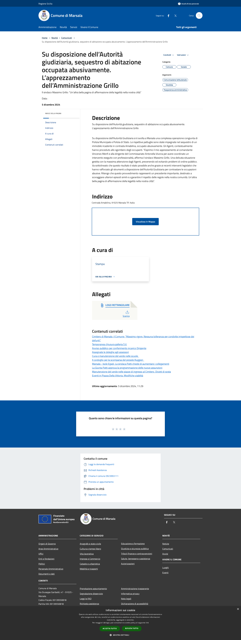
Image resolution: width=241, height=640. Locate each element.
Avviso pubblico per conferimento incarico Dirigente (119, 348)
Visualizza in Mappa (145, 221)
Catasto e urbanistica (90, 563)
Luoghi (165, 567)
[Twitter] (174, 15)
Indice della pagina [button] (53, 113)
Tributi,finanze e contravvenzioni (136, 553)
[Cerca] (199, 15)
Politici (41, 563)
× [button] (238, 609)
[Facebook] (167, 15)
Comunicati (66, 37)
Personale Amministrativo (50, 568)
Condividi (167, 54)
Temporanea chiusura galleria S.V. (109, 344)
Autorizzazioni (128, 563)
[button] (120, 635)
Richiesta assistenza (89, 603)
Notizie (165, 543)
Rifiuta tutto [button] (131, 628)
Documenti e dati (46, 573)
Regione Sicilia (45, 3)
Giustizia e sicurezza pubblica (135, 548)
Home (44, 37)
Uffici (40, 553)
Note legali (126, 598)
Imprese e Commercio (90, 558)
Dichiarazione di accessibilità (134, 603)
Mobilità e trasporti (89, 568)
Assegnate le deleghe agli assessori (110, 352)
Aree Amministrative (48, 548)
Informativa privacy (130, 593)
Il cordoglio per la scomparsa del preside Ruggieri (118, 360)
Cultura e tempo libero (90, 548)
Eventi (165, 572)
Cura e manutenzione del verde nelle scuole (115, 356)
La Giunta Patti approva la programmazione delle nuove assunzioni (127, 368)
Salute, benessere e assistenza (135, 558)
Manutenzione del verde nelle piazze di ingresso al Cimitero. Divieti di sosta (131, 372)
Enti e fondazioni (46, 558)
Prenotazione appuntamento (93, 588)
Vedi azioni (181, 54)
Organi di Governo (47, 543)
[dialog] (120, 623)
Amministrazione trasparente (135, 588)
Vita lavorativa (87, 553)
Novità (54, 37)
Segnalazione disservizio (91, 593)
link (147, 622)
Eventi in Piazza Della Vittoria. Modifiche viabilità (117, 375)
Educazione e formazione (133, 543)
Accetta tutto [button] (110, 628)
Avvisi (165, 553)
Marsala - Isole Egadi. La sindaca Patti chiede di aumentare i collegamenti (130, 364)
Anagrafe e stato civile (90, 543)
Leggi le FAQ (85, 598)
